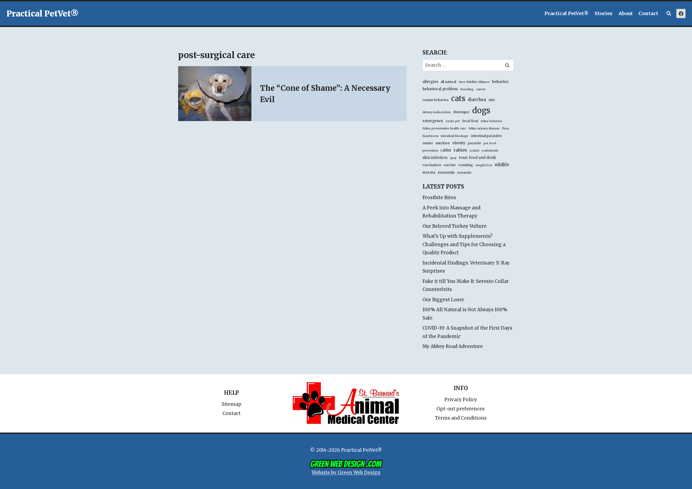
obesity (458, 143)
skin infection (434, 157)
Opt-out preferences (461, 409)
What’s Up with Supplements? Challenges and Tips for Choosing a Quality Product (463, 244)
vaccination (431, 165)
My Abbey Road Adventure (452, 346)
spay (453, 158)
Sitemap (231, 404)
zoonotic (464, 172)
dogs (481, 110)
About (625, 13)
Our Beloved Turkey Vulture (454, 226)
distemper (461, 112)
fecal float (470, 121)
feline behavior (491, 121)
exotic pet (453, 121)
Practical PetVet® (566, 13)
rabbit (446, 150)
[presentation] (214, 93)
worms (428, 172)
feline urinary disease (484, 128)
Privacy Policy (460, 400)
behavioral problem (440, 89)
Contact (648, 13)
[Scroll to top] (664, 472)
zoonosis (446, 172)
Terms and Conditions (461, 418)
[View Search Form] (669, 13)
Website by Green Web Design (346, 472)
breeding (467, 89)
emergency (432, 121)
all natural (448, 82)
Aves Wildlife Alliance (474, 82)
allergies (430, 81)
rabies (460, 150)
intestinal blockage (454, 136)
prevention (430, 150)
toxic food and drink (477, 157)
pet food (490, 143)
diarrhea (477, 99)
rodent (474, 150)
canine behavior (435, 100)
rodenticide (490, 150)
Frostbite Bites (439, 197)
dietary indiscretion (436, 112)
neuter (427, 143)
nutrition (442, 143)
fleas (505, 128)
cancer (481, 89)
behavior (500, 81)
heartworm (430, 136)
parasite (474, 143)
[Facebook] (681, 13)
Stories (604, 13)
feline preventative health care (444, 128)
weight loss (483, 165)
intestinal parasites (486, 136)
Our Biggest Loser (443, 300)
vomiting (465, 165)
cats (458, 98)
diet (491, 100)
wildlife (502, 164)
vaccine (450, 165)
